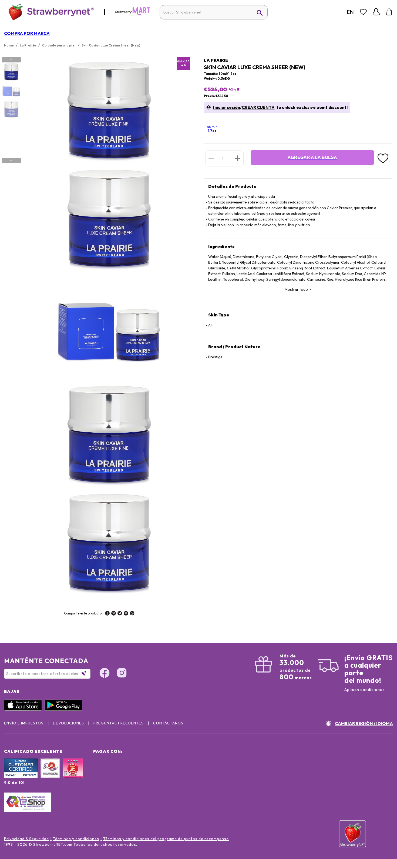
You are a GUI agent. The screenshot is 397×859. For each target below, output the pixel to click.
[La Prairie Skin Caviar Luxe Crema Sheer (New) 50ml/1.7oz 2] (11, 90)
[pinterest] (113, 614)
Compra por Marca (27, 33)
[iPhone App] (24, 709)
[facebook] (107, 614)
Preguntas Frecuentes (118, 723)
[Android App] (65, 709)
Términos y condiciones (76, 838)
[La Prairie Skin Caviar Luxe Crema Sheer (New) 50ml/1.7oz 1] (11, 71)
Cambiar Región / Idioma (364, 723)
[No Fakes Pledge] (73, 774)
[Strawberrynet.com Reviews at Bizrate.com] (21, 776)
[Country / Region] (350, 12)
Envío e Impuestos (23, 723)
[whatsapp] (132, 614)
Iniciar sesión (226, 107)
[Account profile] (376, 12)
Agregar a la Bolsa (312, 157)
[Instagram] (122, 673)
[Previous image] (11, 59)
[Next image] (11, 160)
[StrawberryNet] (49, 12)
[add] (237, 158)
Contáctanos (168, 723)
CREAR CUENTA (258, 107)
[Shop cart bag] (389, 12)
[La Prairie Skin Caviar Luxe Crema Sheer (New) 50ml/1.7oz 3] (11, 109)
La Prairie (216, 60)
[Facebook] (104, 673)
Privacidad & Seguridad (26, 838)
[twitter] (119, 614)
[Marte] (132, 14)
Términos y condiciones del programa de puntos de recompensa (166, 838)
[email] (126, 614)
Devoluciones (68, 723)
